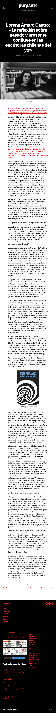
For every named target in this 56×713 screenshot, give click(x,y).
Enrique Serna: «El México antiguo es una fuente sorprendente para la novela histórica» (14, 689)
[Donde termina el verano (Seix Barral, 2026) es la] (23, 644)
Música (5, 619)
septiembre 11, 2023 (36, 55)
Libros (5, 606)
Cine (4, 609)
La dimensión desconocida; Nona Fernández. (28, 407)
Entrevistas (28, 19)
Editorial (6, 622)
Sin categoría (33, 667)
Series (31, 665)
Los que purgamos (34, 653)
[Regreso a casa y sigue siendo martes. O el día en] (23, 652)
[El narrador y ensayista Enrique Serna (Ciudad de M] (15, 644)
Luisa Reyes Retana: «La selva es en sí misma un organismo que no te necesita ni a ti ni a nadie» (14, 677)
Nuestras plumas (34, 659)
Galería (31, 647)
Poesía (5, 616)
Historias (6, 611)
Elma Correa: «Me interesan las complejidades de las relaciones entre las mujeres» (14, 696)
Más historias (33, 655)
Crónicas (6, 614)
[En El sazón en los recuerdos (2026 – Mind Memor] (15, 652)
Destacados (32, 638)
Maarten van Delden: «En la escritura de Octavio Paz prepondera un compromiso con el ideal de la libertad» (14, 670)
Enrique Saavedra (22, 55)
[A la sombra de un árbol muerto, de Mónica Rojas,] (7, 652)
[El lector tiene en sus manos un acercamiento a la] (7, 644)
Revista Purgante (12, 709)
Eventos (31, 645)
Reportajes (32, 663)
